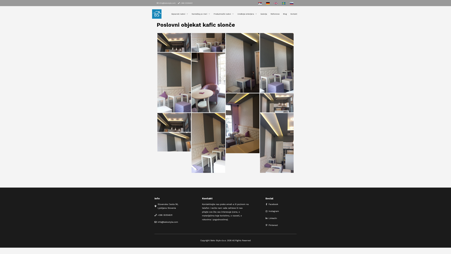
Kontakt (293, 14)
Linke (271, 218)
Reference (275, 14)
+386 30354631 (186, 3)
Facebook (273, 204)
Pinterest (273, 225)
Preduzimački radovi (222, 14)
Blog (285, 14)
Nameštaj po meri (199, 14)
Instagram (274, 211)
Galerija (263, 14)
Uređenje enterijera (245, 14)
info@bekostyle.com (167, 3)
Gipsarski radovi (178, 14)
